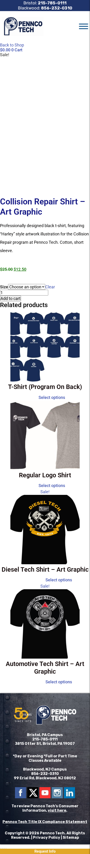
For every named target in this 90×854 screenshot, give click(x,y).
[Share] (4, 848)
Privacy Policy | (48, 837)
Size (4, 286)
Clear (50, 286)
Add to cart (10, 298)
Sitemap (71, 837)
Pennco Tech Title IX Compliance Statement (45, 822)
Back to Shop (12, 45)
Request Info (45, 851)
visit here (57, 810)
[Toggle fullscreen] (2, 848)
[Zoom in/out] (0, 848)
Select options (52, 397)
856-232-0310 (56, 8)
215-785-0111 (52, 3)
